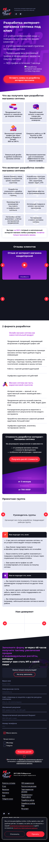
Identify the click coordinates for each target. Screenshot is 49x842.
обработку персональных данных (30, 759)
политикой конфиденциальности (21, 826)
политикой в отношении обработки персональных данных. (29, 762)
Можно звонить (11, 733)
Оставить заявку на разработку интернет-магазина (24, 79)
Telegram (9, 746)
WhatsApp (9, 743)
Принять (35, 834)
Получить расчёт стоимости (25, 459)
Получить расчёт (24, 752)
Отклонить (14, 834)
